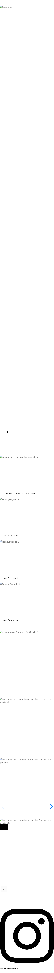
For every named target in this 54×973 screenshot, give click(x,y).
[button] (27, 673)
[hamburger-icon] (51, 4)
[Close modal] (4, 827)
